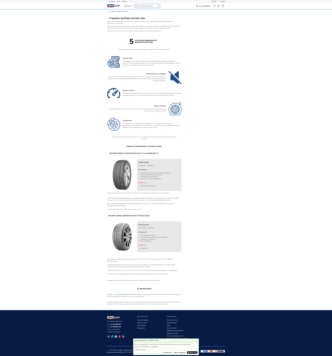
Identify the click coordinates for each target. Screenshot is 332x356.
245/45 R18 (142, 228)
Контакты (124, 1)
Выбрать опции (140, 349)
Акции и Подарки (141, 325)
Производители (141, 328)
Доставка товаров (171, 328)
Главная (113, 1)
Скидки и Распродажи (143, 320)
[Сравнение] (218, 6)
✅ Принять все (192, 352)
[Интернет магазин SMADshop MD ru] (113, 5)
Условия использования (130, 350)
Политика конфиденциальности (175, 336)
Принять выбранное (180, 352)
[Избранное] (214, 6)
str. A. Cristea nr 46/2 (114, 329)
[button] (128, 6)
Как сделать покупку (172, 320)
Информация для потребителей (175, 330)
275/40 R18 (150, 228)
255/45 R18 (150, 165)
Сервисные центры (172, 322)
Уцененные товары (142, 322)
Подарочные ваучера (172, 333)
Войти (215, 1)
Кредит (169, 325)
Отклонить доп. (167, 352)
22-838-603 (115, 324)
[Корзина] (223, 6)
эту (176, 137)
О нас (118, 1)
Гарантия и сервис (118, 350)
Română (222, 1)
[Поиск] (158, 6)
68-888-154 (115, 327)
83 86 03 (204, 6)
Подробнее (154, 347)
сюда (165, 304)
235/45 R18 (142, 165)
